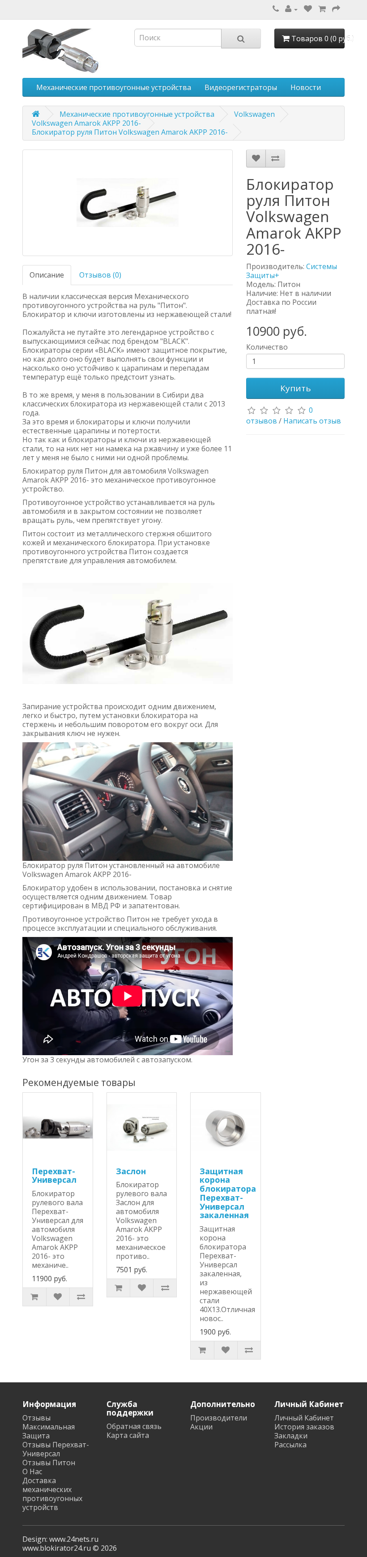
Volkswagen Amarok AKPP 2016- (86, 123)
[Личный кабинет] (291, 9)
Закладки (290, 1436)
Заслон (131, 1171)
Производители (218, 1418)
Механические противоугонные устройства (113, 87)
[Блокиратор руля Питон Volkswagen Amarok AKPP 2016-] (127, 203)
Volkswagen (254, 114)
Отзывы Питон (48, 1462)
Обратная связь (134, 1426)
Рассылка (290, 1445)
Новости (305, 87)
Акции (201, 1427)
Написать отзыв (312, 421)
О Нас (32, 1471)
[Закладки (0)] (308, 9)
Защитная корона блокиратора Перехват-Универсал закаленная (228, 1193)
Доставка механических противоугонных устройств (52, 1494)
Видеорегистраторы (241, 87)
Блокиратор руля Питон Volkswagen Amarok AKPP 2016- (130, 132)
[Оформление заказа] (336, 9)
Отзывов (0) (100, 275)
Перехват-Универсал (54, 1175)
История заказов (304, 1427)
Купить (295, 388)
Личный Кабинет (304, 1418)
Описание (47, 275)
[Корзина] (322, 9)
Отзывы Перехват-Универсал (55, 1449)
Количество (267, 346)
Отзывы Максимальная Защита (48, 1427)
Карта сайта (128, 1435)
